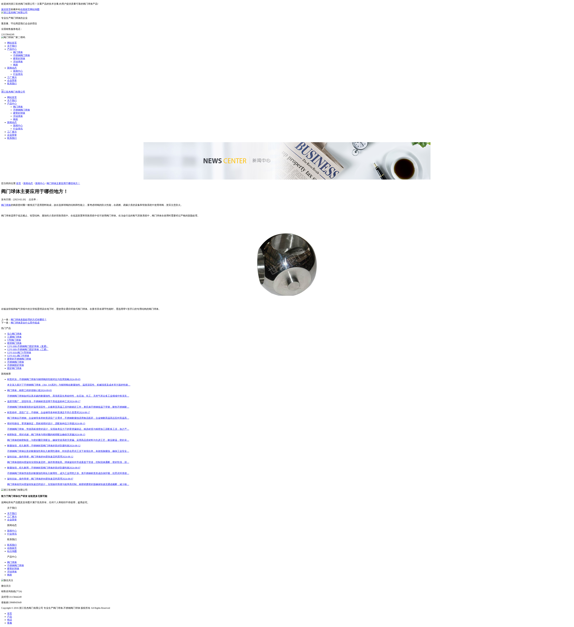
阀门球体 (6, 205)
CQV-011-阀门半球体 (18, 355)
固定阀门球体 (14, 368)
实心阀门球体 (14, 333)
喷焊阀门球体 (14, 343)
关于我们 (12, 513)
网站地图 (34, 9)
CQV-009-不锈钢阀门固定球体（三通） (27, 349)
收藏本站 (15, 9)
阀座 (9, 575)
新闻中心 (40, 183)
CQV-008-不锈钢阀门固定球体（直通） (27, 346)
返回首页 (6, 9)
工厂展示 (12, 516)
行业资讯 (12, 534)
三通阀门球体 (14, 337)
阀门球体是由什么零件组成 (25, 322)
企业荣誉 (12, 519)
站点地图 (12, 551)
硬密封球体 (13, 568)
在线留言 (25, 9)
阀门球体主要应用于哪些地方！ (63, 183)
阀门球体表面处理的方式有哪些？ (29, 319)
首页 (18, 183)
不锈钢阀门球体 (15, 362)
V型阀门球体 (14, 340)
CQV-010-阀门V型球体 (19, 352)
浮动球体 (12, 571)
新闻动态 (28, 183)
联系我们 (12, 545)
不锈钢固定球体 (15, 365)
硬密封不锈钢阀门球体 (19, 359)
